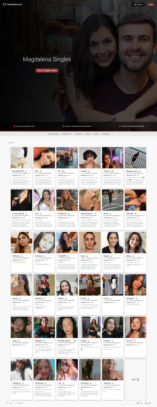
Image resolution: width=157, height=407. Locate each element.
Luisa (106, 298)
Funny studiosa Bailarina (42, 264)
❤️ (81, 349)
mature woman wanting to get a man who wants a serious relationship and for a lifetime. (21, 308)
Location (96, 134)
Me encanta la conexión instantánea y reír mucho (21, 220)
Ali (59, 171)
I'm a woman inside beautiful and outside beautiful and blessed (66, 308)
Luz (37, 213)
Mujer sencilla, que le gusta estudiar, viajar (112, 347)
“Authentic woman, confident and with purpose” (44, 177)
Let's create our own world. (134, 220)
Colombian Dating (53, 134)
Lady (14, 340)
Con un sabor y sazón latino (20, 177)
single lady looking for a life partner (134, 265)
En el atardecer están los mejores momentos (90, 347)
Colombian (78, 134)
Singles (87, 134)
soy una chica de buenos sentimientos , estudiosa (90, 304)
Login (151, 4)
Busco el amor (62, 347)
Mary (128, 256)
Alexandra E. (87, 213)
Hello (104, 391)
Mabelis (39, 340)
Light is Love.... (62, 389)
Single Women (66, 134)
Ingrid (83, 340)
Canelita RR (18, 171)
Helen (61, 298)
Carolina (85, 383)
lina (37, 171)
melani (106, 340)
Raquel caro (132, 171)
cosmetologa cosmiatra (133, 304)
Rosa (105, 213)
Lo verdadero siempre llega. (111, 220)
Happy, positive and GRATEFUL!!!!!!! (40, 307)
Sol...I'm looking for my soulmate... (112, 389)
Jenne (106, 171)
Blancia (129, 213)
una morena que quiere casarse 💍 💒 (90, 177)
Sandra (38, 298)
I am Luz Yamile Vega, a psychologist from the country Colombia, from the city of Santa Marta (66, 394)
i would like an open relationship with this (21, 392)
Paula (83, 298)
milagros (16, 383)
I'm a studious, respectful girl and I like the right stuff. (89, 307)
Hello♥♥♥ (60, 262)
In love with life (62, 177)
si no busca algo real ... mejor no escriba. (90, 220)
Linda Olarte (18, 213)
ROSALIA (62, 213)
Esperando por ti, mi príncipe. (111, 177)
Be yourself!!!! (39, 304)
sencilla (60, 220)
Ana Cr (129, 340)
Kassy (106, 256)
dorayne (130, 298)
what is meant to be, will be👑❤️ (135, 177)
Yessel (84, 171)
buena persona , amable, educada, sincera (44, 389)
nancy (15, 298)
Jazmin (107, 383)
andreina (39, 383)
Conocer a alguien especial (42, 347)
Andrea (38, 256)
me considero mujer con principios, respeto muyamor (21, 389)
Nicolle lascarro (65, 340)
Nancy (14, 304)
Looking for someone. (87, 262)
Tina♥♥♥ (62, 256)
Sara (83, 256)
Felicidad (37, 262)
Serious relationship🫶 (18, 262)
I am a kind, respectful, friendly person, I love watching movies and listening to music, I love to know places (89, 394)
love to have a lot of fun (133, 262)
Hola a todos (39, 220)
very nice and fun (108, 349)
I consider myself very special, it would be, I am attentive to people (44, 351)
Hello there (106, 262)
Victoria (16, 256)
